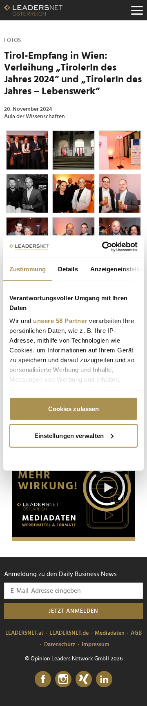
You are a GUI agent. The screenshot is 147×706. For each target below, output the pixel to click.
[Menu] (137, 10)
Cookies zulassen (73, 408)
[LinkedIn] (104, 679)
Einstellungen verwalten (69, 435)
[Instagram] (63, 679)
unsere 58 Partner (60, 320)
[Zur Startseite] (33, 10)
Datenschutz (60, 644)
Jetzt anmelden (73, 611)
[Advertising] (73, 490)
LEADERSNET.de (69, 633)
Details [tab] (68, 269)
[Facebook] (43, 679)
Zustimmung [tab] (27, 269)
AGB (136, 633)
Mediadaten (110, 633)
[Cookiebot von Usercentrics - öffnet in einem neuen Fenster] (104, 246)
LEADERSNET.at (24, 633)
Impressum (95, 644)
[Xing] (84, 679)
